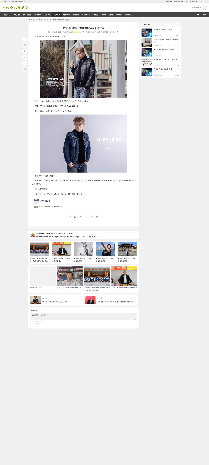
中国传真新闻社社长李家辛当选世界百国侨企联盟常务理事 (39, 261)
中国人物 (16, 15)
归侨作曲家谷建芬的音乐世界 (164, 49)
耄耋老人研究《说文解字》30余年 (165, 59)
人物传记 (76, 15)
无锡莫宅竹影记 (35, 287)
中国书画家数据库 (191, 2)
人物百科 (47, 15)
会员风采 (57, 15)
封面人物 (38, 15)
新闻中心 (7, 15)
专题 (111, 15)
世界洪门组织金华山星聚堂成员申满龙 (124, 287)
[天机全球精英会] (15, 8)
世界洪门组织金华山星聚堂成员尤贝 (69, 287)
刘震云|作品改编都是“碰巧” (163, 69)
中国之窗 (202, 2)
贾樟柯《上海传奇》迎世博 (163, 29)
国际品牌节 (169, 2)
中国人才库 (86, 15)
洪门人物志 (27, 15)
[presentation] (124, 245)
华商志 (96, 15)
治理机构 (128, 15)
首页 (32, 20)
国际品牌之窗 (178, 2)
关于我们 (119, 15)
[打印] (93, 32)
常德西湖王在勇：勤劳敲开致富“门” (49, 206)
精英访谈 (66, 15)
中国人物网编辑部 (47, 233)
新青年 (104, 15)
